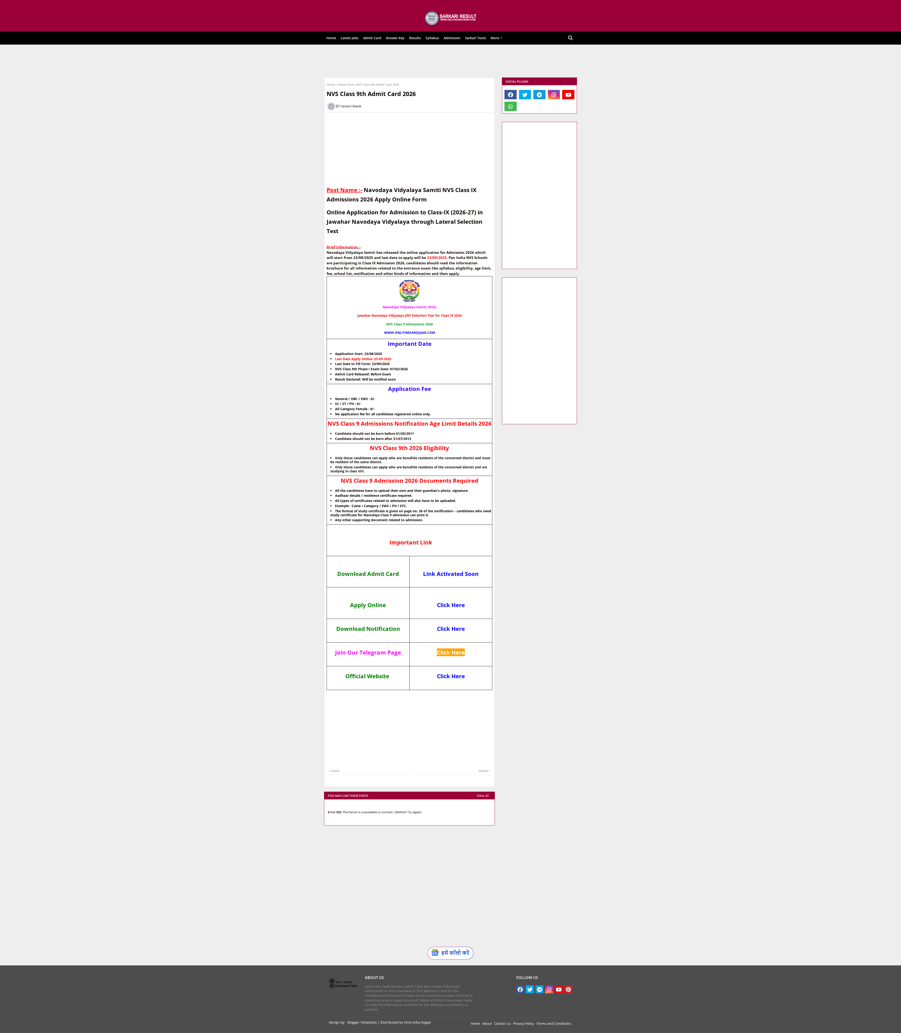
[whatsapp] (510, 106)
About (487, 1023)
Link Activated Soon (451, 574)
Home (331, 38)
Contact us (502, 1023)
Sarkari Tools (475, 38)
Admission (452, 38)
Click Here (451, 605)
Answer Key (395, 38)
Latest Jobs (350, 38)
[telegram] (539, 94)
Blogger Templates (362, 1022)
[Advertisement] (447, 61)
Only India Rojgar (417, 1022)
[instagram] (554, 94)
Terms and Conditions (553, 1023)
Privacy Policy (523, 1023)
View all (483, 795)
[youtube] (568, 94)
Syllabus (432, 38)
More (495, 38)
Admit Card (372, 38)
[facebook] (510, 94)
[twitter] (525, 94)
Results (415, 38)
